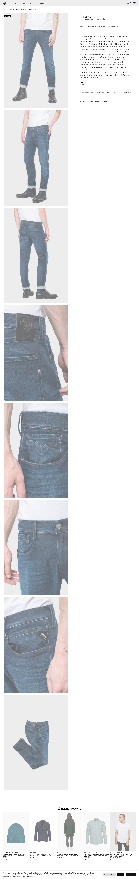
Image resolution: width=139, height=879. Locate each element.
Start (6, 10)
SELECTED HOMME (116, 853)
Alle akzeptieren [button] (131, 875)
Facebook (84, 101)
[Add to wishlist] (26, 814)
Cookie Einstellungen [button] (109, 875)
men (129, 92)
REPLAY (82, 15)
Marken (43, 3)
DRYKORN (33, 853)
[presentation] (4, 831)
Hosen (109, 92)
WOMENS (15, 3)
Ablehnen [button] (120, 875)
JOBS (36, 3)
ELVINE (59, 853)
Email (105, 101)
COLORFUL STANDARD (10, 853)
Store (29, 3)
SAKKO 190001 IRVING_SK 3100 (40, 855)
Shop (12, 10)
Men (17, 10)
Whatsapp (95, 101)
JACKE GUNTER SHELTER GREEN (67, 855)
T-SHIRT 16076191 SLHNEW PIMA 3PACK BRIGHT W (121, 856)
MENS (23, 3)
